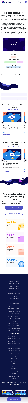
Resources (3, 7)
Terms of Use (5, 382)
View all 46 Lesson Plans (14, 109)
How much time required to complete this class (13, 99)
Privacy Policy (12, 382)
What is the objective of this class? (10, 95)
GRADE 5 (19, 62)
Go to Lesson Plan (14, 399)
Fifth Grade (19, 7)
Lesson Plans (10, 7)
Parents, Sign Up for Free (14, 207)
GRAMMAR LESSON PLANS (14, 67)
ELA (15, 7)
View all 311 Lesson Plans (14, 146)
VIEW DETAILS (6, 134)
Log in (20, 2)
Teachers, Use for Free (14, 213)
